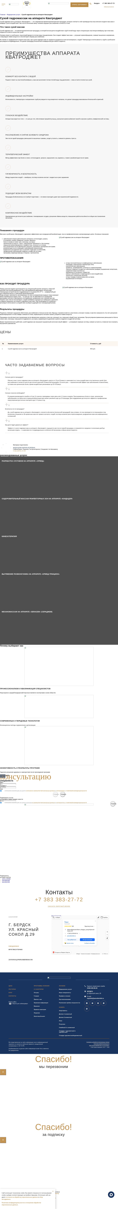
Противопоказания (65, 999)
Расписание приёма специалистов (69, 1002)
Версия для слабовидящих (20, 1003)
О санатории (39, 989)
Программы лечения (41, 986)
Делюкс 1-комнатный (65, 1014)
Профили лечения (64, 996)
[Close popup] (3, 1072)
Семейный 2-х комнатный (67, 1027)
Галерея (36, 996)
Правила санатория (40, 1009)
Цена (10, 985)
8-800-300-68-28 (92, 988)
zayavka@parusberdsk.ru (21, 959)
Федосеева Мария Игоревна (24, 447)
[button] (3, 4)
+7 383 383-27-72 (59, 899)
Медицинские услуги (13, 14)
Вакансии (37, 1006)
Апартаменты (63, 1010)
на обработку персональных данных (43, 802)
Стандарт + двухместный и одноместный (67, 1031)
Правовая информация (41, 1002)
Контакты (12, 996)
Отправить (55, 794)
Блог (10, 992)
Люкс (60, 1020)
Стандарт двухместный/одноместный (70, 1035)
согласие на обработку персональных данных (40, 791)
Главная (2, 14)
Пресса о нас (38, 999)
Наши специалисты (65, 992)
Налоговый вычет (39, 1016)
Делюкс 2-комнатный (65, 1017)
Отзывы (36, 992)
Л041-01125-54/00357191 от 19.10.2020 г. (99, 1045)
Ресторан (12, 989)
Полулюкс (62, 1024)
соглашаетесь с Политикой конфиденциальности (71, 791)
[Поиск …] (90, 4)
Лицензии (37, 1012)
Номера (62, 1007)
